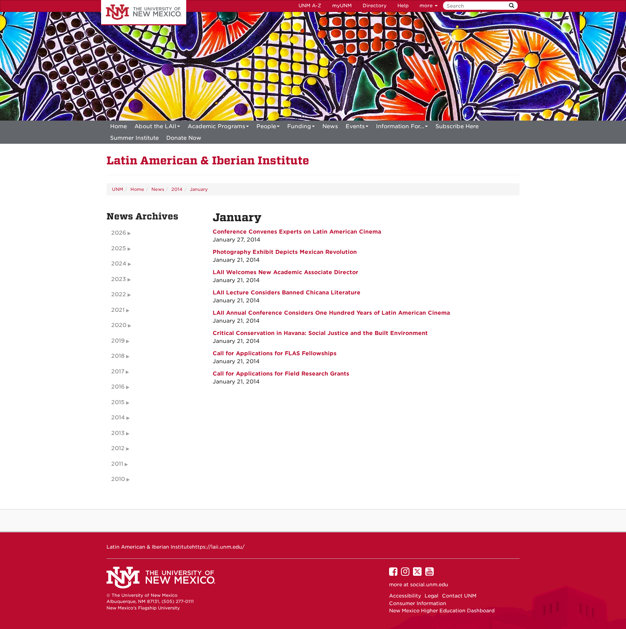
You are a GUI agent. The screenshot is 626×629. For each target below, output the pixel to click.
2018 (118, 356)
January (199, 189)
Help (403, 5)
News (330, 126)
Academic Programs (216, 126)
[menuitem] (118, 126)
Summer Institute (134, 138)
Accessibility (405, 596)
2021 (118, 310)
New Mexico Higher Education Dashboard (441, 610)
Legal (431, 596)
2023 (118, 279)
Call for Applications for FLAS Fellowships (275, 353)
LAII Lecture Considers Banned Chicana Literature (286, 292)
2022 (118, 294)
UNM (117, 189)
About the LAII (155, 126)
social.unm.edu (429, 584)
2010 (118, 479)
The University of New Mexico (143, 12)
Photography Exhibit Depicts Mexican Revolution (285, 252)
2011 (117, 464)
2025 (118, 248)
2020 (118, 325)
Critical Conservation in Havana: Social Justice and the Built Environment (320, 333)
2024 (118, 263)
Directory (375, 5)
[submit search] (511, 5)
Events (355, 126)
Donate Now (183, 138)
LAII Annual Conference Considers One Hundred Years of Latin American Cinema (331, 313)
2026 (118, 233)
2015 (118, 402)
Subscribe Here (457, 126)
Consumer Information (417, 603)
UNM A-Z (310, 5)
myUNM (342, 5)
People (266, 126)
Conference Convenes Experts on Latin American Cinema (297, 231)
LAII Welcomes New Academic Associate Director (285, 272)
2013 (118, 433)
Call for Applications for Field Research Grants (281, 373)
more (427, 5)
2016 (118, 386)
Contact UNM (459, 596)
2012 (118, 448)
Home (118, 126)
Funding (299, 126)
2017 (117, 371)
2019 (118, 340)
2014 (177, 189)
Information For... (400, 126)
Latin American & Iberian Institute (208, 160)
